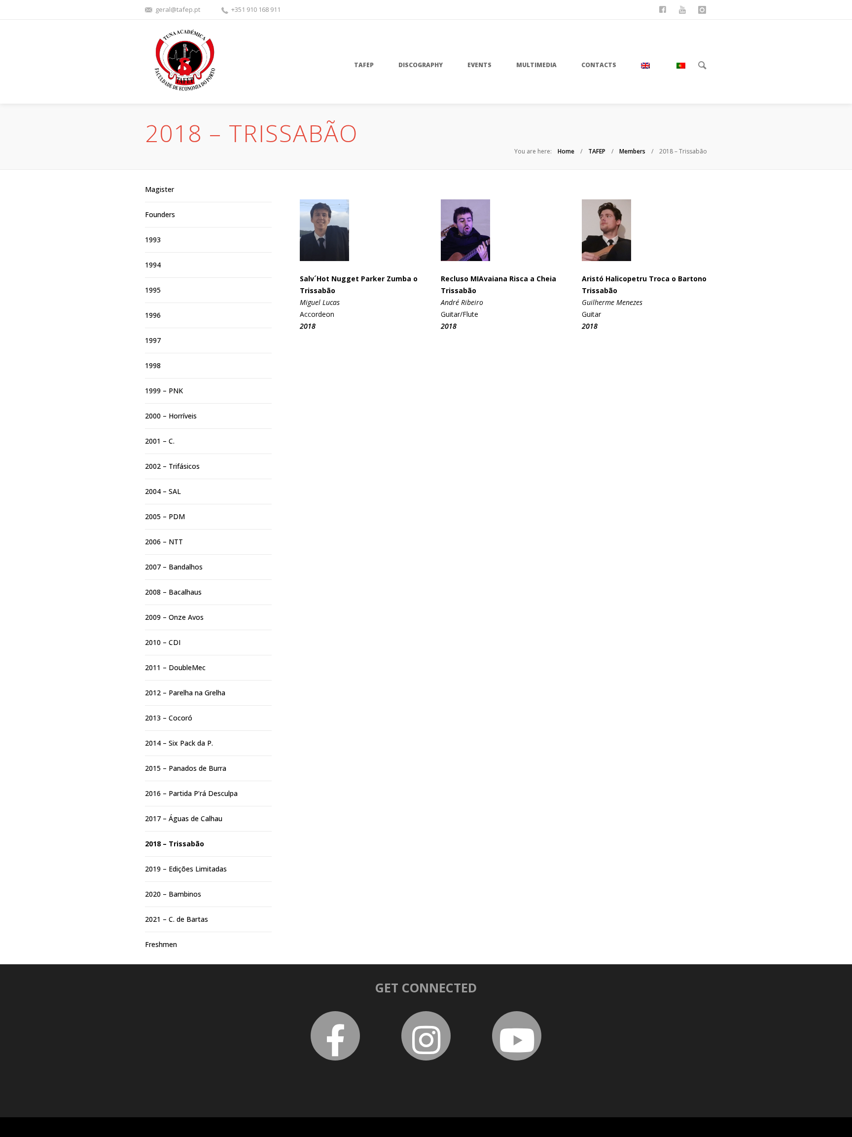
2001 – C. (160, 441)
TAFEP (596, 151)
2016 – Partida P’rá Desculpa (191, 793)
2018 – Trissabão (174, 843)
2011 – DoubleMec (175, 667)
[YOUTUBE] (683, 9)
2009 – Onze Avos (174, 617)
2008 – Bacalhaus (173, 592)
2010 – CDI (162, 642)
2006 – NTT (164, 541)
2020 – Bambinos (173, 894)
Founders (160, 214)
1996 (153, 315)
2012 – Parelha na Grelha (185, 692)
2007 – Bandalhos (174, 566)
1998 (153, 365)
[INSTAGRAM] (703, 9)
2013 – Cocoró (168, 717)
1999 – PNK (164, 390)
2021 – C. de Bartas (176, 919)
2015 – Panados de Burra (185, 768)
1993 (153, 239)
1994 (153, 264)
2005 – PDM (165, 516)
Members (632, 151)
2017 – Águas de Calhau (183, 818)
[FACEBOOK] (664, 9)
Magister (159, 189)
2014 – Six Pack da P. (179, 743)
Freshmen (161, 944)
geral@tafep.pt (177, 9)
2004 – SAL (163, 491)
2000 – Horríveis (171, 415)
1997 (153, 340)
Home (566, 151)
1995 (153, 290)
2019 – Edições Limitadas (186, 868)
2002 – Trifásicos (172, 466)
